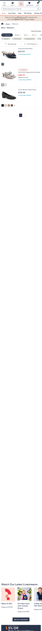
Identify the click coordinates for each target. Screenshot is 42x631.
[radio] (3, 64)
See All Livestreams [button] (21, 619)
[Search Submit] (38, 9)
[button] (4, 4)
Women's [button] (6, 39)
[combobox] (19, 9)
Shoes (8, 24)
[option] (21, 18)
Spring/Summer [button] (30, 39)
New (20, 13)
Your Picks (12, 13)
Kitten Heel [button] (17, 39)
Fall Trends (28, 13)
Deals (4, 13)
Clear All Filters (36, 31)
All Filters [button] (11, 44)
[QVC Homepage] (2, 24)
